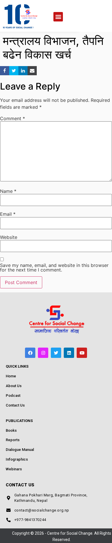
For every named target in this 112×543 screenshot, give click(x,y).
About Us (14, 386)
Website (8, 237)
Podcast (13, 395)
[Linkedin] (69, 353)
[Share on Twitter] (13, 70)
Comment (12, 118)
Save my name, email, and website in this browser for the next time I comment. (54, 267)
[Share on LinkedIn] (23, 70)
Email (8, 214)
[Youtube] (82, 353)
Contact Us (15, 405)
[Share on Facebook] (4, 70)
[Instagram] (43, 353)
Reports (13, 440)
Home (11, 376)
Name (8, 191)
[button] (58, 16)
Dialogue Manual (20, 449)
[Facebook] (30, 353)
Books (11, 430)
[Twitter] (56, 353)
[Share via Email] (32, 70)
